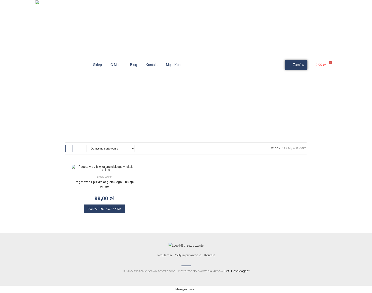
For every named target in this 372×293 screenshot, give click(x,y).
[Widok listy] (78, 148)
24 (289, 148)
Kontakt (151, 65)
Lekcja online (104, 176)
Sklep (97, 65)
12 (283, 148)
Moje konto (174, 65)
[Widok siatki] (69, 148)
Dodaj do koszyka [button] (104, 209)
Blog (133, 65)
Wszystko (300, 148)
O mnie (115, 65)
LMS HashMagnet (237, 271)
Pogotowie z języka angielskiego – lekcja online (104, 184)
